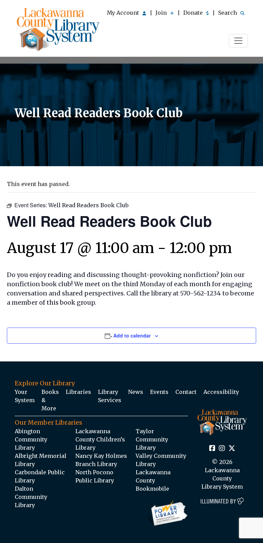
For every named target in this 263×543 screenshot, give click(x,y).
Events (159, 391)
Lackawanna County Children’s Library (100, 439)
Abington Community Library (31, 439)
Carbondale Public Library (40, 476)
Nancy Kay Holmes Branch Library (101, 459)
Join (161, 12)
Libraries (78, 391)
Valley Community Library (161, 459)
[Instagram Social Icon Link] (222, 449)
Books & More (50, 400)
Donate (193, 12)
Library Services (109, 395)
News (135, 391)
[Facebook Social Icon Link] (212, 449)
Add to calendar (132, 335)
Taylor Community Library (152, 439)
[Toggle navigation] (238, 41)
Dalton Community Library (31, 496)
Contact (186, 391)
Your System (25, 395)
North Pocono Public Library (94, 476)
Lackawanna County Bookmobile (153, 480)
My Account (123, 12)
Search (228, 12)
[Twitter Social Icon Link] (231, 449)
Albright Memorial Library (40, 459)
